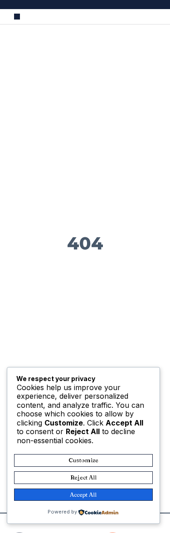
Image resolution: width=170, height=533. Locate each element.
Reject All (83, 477)
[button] (17, 17)
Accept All (83, 494)
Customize (83, 460)
